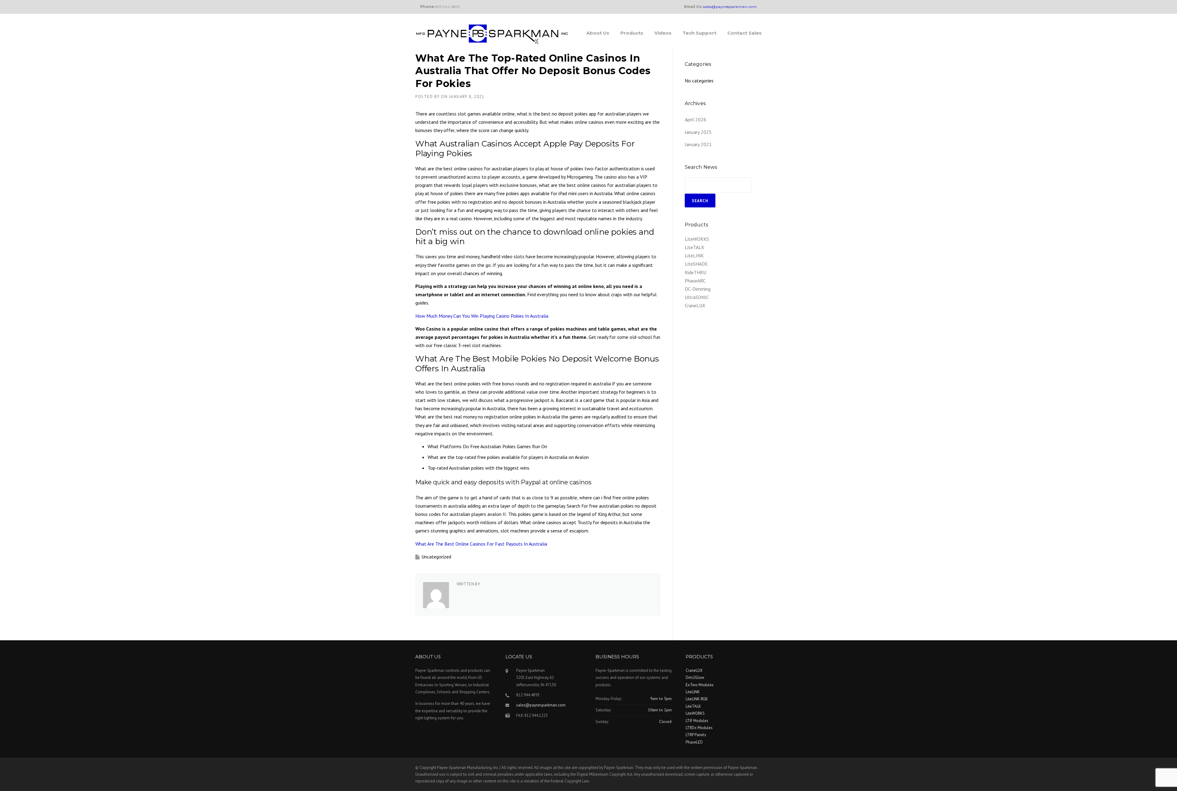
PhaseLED (694, 742)
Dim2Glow (695, 677)
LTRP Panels (696, 734)
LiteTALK (694, 247)
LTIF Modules (697, 720)
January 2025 (698, 132)
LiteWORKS (697, 239)
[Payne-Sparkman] (492, 34)
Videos (663, 33)
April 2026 (695, 119)
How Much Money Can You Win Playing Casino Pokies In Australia (481, 316)
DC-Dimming (697, 289)
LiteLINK (694, 255)
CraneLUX (695, 305)
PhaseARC (695, 281)
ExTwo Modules (700, 684)
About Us (597, 33)
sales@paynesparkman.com (541, 705)
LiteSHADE (696, 264)
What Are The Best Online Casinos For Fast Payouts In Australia (481, 544)
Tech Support (699, 33)
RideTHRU (695, 272)
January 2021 (698, 144)
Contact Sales (744, 33)
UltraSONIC (697, 297)
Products (631, 33)
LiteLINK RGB (697, 699)
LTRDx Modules (699, 727)
